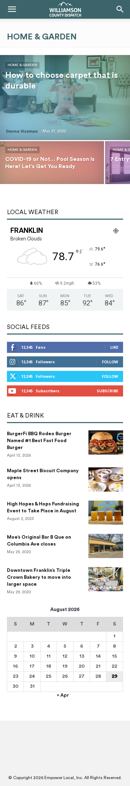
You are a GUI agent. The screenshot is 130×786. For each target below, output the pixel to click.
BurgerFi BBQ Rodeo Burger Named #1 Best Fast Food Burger (39, 440)
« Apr (63, 695)
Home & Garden (22, 65)
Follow (110, 361)
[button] (12, 9)
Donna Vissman (22, 131)
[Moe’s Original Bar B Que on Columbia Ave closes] (105, 546)
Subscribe (107, 390)
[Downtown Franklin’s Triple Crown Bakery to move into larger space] (105, 579)
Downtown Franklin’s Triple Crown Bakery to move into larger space (39, 577)
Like (114, 347)
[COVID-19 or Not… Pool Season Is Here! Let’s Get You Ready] (52, 166)
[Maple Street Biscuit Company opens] (105, 479)
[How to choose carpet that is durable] (65, 97)
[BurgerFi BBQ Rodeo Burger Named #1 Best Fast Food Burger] (105, 442)
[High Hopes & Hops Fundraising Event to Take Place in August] (105, 513)
